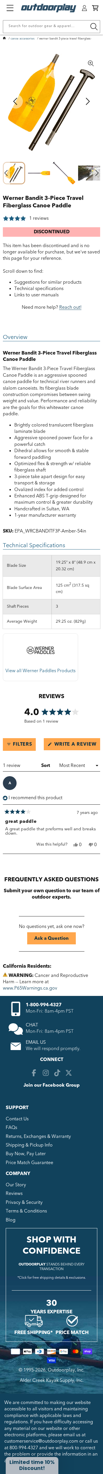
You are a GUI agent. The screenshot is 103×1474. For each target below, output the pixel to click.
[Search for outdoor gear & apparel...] (94, 26)
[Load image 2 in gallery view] (39, 173)
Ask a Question (55, 939)
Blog (10, 1220)
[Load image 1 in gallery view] (14, 173)
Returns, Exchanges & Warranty (38, 1136)
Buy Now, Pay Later (26, 1154)
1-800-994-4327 (44, 1005)
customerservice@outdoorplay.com (41, 1441)
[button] (95, 8)
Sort (46, 765)
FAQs (11, 1127)
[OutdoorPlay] (4, 39)
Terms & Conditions (26, 1211)
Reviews (14, 1193)
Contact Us (17, 1119)
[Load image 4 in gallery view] (89, 173)
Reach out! (70, 307)
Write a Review (76, 745)
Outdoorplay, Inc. (66, 1370)
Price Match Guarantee (29, 1163)
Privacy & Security (24, 1202)
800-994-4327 (23, 1448)
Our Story (16, 1185)
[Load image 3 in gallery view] (64, 173)
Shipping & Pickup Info (29, 1145)
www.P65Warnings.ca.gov (30, 988)
